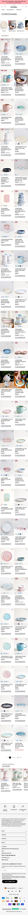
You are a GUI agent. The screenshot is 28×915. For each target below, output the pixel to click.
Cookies (4, 846)
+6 (7, 54)
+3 (7, 534)
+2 (7, 84)
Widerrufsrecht (6, 853)
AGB (3, 851)
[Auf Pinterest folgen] (16, 891)
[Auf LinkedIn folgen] (19, 891)
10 (18, 757)
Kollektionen (10, 9)
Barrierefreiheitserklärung (10, 848)
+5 (19, 780)
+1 (7, 114)
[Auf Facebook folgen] (8, 891)
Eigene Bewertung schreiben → (14, 911)
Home (3, 9)
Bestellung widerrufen (8, 855)
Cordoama (18, 9)
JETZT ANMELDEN (10, 881)
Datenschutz (5, 857)
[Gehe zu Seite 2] (20, 757)
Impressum (5, 860)
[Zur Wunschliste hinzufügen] (12, 39)
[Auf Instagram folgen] (12, 891)
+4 (7, 236)
